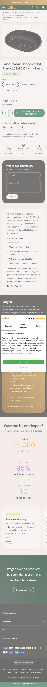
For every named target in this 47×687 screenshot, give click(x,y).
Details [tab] (38, 326)
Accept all (23, 362)
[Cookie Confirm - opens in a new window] (36, 318)
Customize (23, 368)
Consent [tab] (8, 326)
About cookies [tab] (23, 325)
